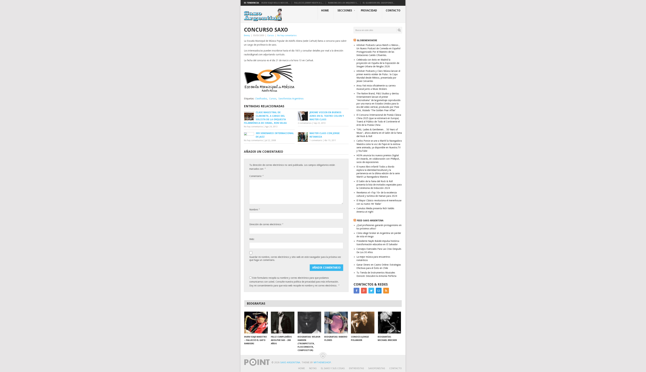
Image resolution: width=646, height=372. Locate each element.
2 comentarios (304, 123)
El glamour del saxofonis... (378, 3)
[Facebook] (356, 290)
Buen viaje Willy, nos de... (275, 3)
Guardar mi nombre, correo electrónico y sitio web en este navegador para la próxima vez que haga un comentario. (295, 258)
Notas (313, 368)
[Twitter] (371, 290)
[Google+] (364, 290)
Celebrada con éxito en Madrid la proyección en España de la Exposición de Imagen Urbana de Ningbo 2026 (377, 63)
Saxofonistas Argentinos (290, 98)
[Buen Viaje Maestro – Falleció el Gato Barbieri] (256, 322)
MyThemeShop (322, 362)
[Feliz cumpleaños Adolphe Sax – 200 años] (282, 322)
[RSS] (386, 290)
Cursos (270, 35)
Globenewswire (367, 40)
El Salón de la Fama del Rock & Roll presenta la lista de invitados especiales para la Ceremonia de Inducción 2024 (379, 184)
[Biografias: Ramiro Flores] (336, 322)
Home (325, 10)
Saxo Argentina (290, 362)
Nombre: (254, 209)
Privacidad (369, 10)
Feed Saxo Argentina (370, 220)
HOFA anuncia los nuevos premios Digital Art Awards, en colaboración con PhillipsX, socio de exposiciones (378, 158)
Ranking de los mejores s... (343, 3)
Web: (252, 239)
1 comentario (316, 140)
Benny (247, 35)
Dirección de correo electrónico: (266, 224)
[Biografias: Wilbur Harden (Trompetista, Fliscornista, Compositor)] (309, 322)
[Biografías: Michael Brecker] (389, 322)
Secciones (344, 10)
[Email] (379, 290)
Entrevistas (356, 368)
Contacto (393, 10)
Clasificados (261, 98)
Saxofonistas (376, 368)
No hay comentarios (287, 35)
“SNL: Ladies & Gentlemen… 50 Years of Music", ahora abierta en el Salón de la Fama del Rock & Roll (379, 133)
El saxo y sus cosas (333, 368)
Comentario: (256, 176)
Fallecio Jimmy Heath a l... (309, 3)
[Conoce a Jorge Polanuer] (362, 322)
